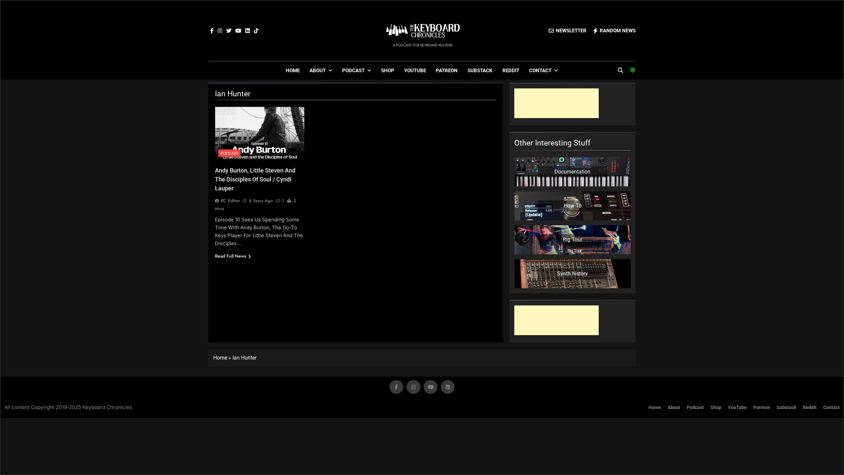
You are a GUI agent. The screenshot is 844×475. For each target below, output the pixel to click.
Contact (540, 71)
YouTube (415, 71)
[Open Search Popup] (620, 70)
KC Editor (230, 200)
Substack (480, 71)
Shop (387, 71)
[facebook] (212, 31)
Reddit (510, 71)
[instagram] (220, 31)
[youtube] (238, 31)
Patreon (447, 71)
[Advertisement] (556, 103)
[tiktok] (256, 31)
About (318, 71)
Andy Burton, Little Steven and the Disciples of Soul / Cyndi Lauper (255, 179)
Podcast (353, 71)
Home (293, 71)
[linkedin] (247, 31)
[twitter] (228, 31)
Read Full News (230, 256)
